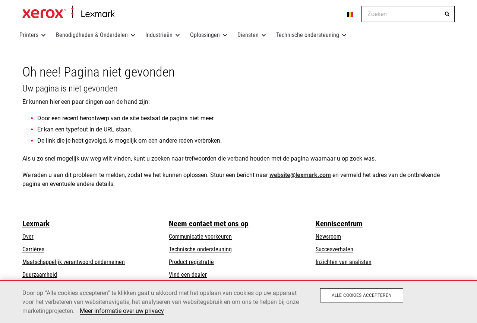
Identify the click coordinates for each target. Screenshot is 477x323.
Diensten (248, 34)
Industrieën (159, 34)
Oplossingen (205, 34)
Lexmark (36, 223)
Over (28, 236)
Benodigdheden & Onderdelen (92, 34)
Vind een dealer (188, 274)
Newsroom (328, 236)
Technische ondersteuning (307, 34)
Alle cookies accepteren (362, 295)
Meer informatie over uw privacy (122, 310)
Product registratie (191, 261)
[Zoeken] (447, 14)
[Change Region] (350, 14)
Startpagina (68, 12)
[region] (238, 301)
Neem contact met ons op (208, 223)
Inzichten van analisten (344, 261)
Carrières (33, 249)
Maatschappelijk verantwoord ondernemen (73, 261)
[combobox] (408, 14)
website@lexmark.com (300, 174)
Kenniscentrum (339, 223)
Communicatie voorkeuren (200, 236)
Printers (28, 34)
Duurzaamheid (39, 274)
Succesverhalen (334, 249)
